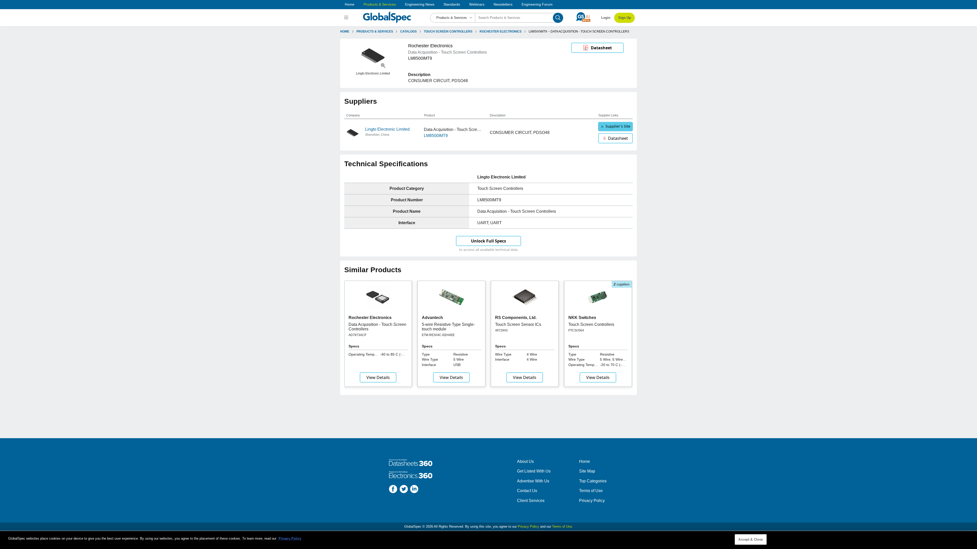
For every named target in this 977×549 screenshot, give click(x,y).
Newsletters (503, 4)
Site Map (587, 471)
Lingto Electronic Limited (387, 129)
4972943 (501, 330)
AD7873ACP (357, 335)
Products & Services (380, 4)
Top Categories (593, 481)
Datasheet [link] (601, 48)
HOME (344, 31)
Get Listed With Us (534, 471)
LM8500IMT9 (436, 135)
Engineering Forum (537, 4)
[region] (488, 540)
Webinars (476, 4)
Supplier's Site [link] (618, 126)
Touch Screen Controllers (591, 324)
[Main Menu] (346, 18)
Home (349, 4)
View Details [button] (378, 377)
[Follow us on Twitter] (404, 490)
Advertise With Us (533, 481)
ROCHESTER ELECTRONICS (501, 31)
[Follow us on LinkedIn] (414, 490)
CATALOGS (408, 31)
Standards (451, 4)
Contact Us (527, 491)
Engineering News (419, 4)
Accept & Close (750, 539)
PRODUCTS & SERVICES (374, 31)
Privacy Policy (592, 500)
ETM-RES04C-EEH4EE (438, 335)
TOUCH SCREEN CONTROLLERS (448, 31)
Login (605, 18)
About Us (525, 461)
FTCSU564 (576, 330)
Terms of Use (591, 491)
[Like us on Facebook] (393, 490)
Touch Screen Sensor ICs (518, 324)
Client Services (530, 500)
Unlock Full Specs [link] (488, 241)
